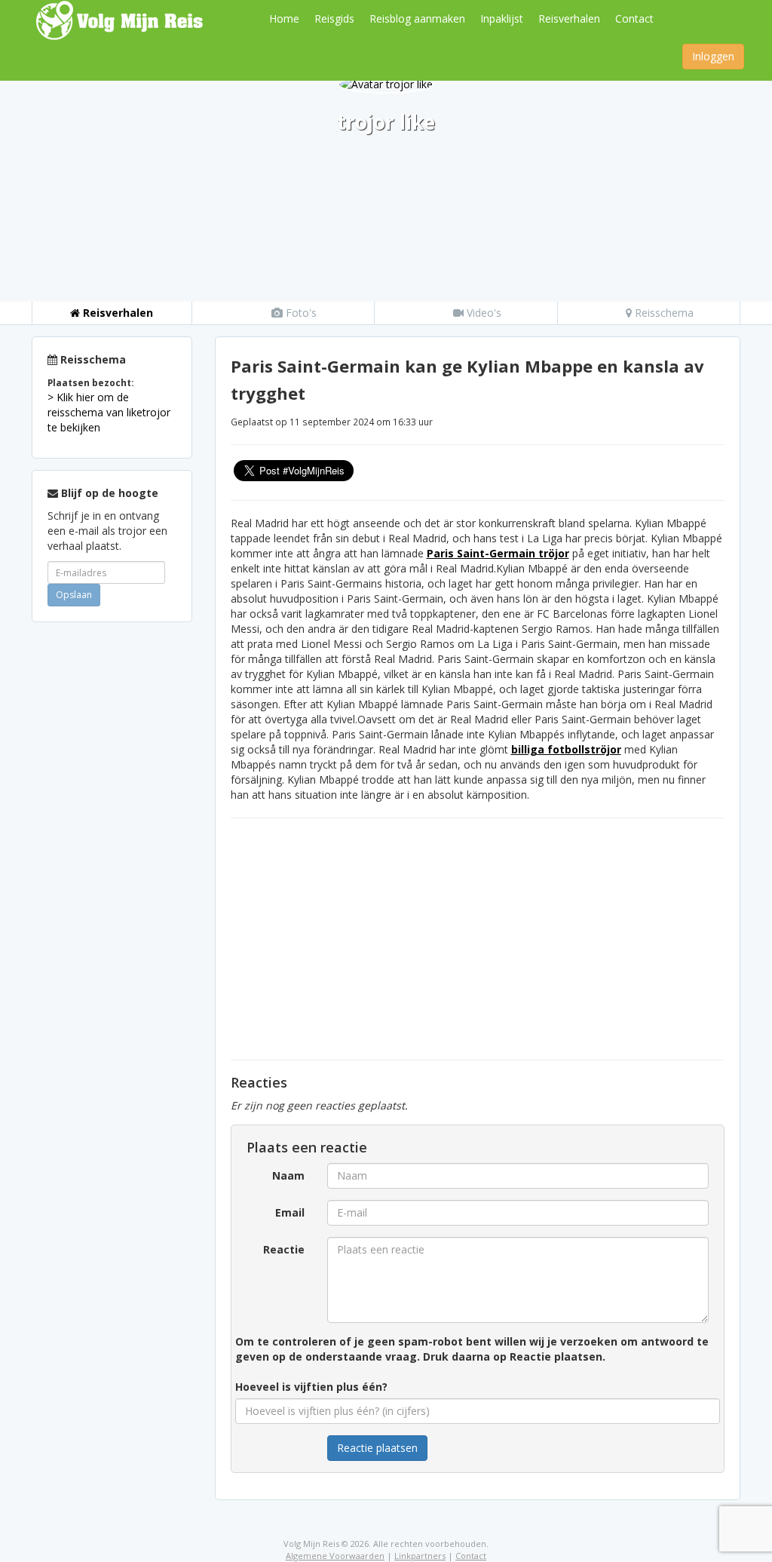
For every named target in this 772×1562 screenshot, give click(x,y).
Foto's (300, 312)
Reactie (284, 1249)
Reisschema (663, 312)
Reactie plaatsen (377, 1448)
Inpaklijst (501, 18)
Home (284, 18)
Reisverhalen (569, 18)
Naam (288, 1175)
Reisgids (334, 18)
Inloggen (713, 56)
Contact (634, 18)
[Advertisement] (112, 860)
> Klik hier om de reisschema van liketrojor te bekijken (108, 412)
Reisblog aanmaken (417, 18)
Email (290, 1212)
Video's (482, 312)
